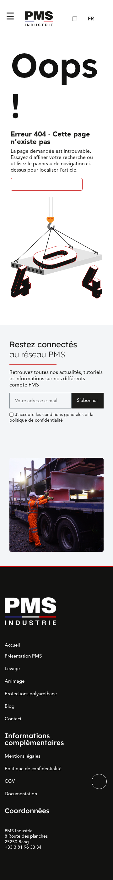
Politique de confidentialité (33, 768)
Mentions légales (22, 756)
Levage (12, 668)
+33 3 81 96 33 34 (23, 847)
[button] (62, 18)
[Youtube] (42, 432)
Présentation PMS (23, 656)
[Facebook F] (28, 432)
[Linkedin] (14, 432)
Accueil (12, 645)
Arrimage (14, 681)
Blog (9, 706)
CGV (10, 781)
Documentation (21, 794)
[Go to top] (99, 781)
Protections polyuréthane (31, 693)
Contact (13, 719)
